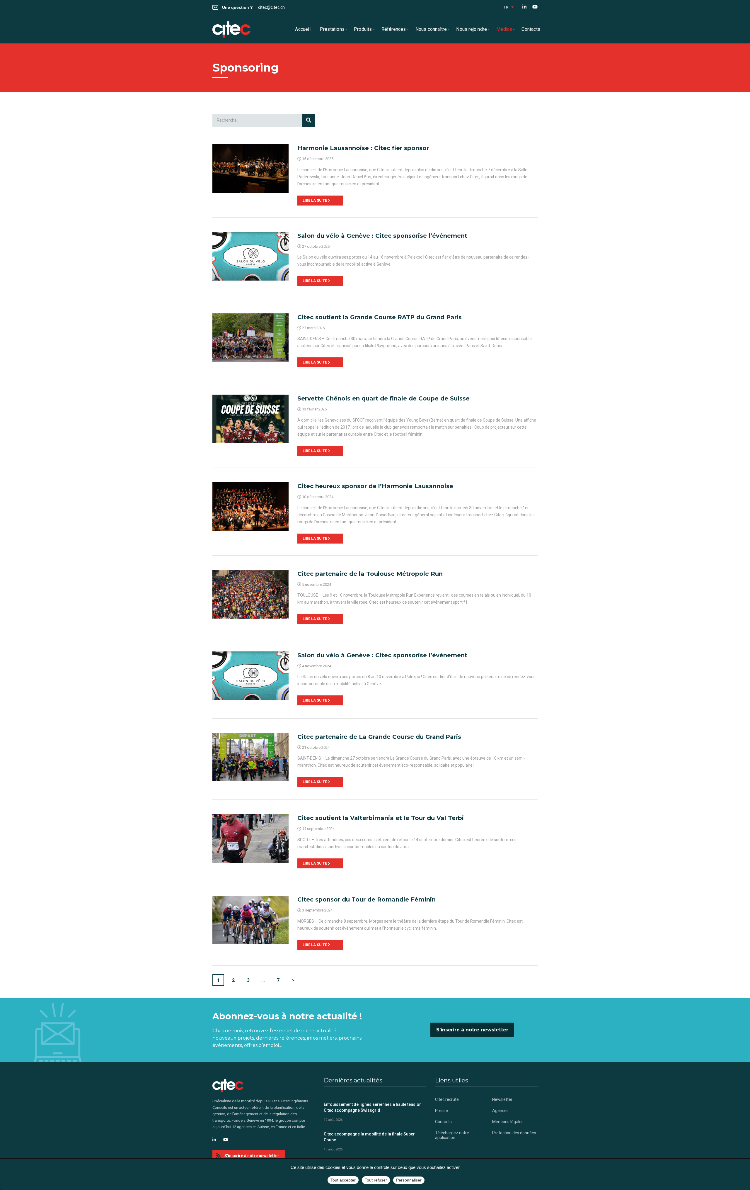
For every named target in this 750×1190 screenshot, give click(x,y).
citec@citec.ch (271, 7)
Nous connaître (431, 29)
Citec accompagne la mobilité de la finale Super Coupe (369, 1137)
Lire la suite (315, 200)
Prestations (332, 29)
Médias (504, 29)
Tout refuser (376, 1180)
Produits (363, 29)
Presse (441, 1110)
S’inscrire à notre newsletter (472, 1030)
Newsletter (502, 1099)
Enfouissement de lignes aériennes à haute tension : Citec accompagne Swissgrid (374, 1107)
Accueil (302, 29)
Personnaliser (409, 1180)
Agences (500, 1110)
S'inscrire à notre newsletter (251, 1155)
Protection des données (514, 1132)
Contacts (530, 29)
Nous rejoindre (471, 29)
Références (393, 29)
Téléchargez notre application (452, 1135)
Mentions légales (508, 1121)
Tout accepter (343, 1180)
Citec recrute (447, 1099)
